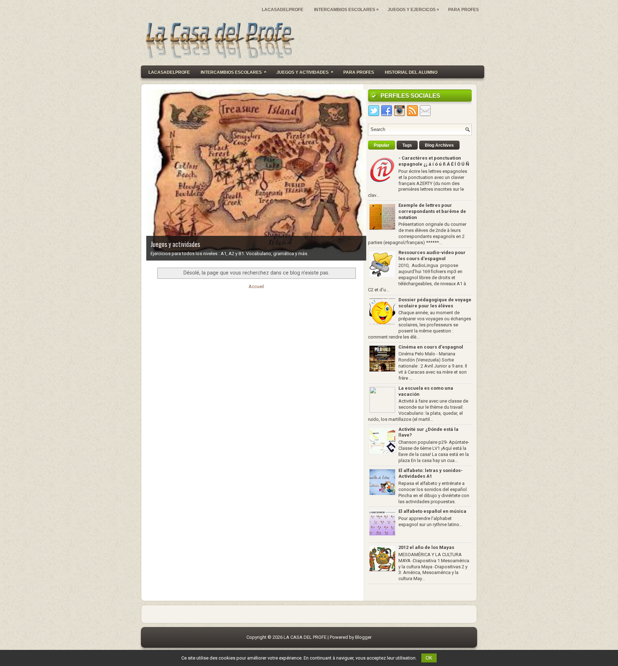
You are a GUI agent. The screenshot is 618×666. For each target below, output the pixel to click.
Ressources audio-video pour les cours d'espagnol (432, 255)
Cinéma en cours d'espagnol (430, 347)
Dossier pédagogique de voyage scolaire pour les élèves (434, 302)
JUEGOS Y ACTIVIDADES (304, 72)
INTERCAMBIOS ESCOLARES (346, 9)
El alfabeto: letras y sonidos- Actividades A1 (430, 473)
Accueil (256, 286)
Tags (407, 145)
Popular (381, 145)
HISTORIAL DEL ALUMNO (411, 72)
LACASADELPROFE (282, 9)
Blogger (363, 637)
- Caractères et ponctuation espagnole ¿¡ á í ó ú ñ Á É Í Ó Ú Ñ (433, 161)
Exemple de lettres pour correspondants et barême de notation (432, 211)
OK (429, 658)
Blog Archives (439, 145)
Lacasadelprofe (169, 72)
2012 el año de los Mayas (426, 547)
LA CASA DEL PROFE (305, 637)
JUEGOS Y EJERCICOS (413, 9)
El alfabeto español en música (432, 511)
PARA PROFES (463, 9)
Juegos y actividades (175, 244)
